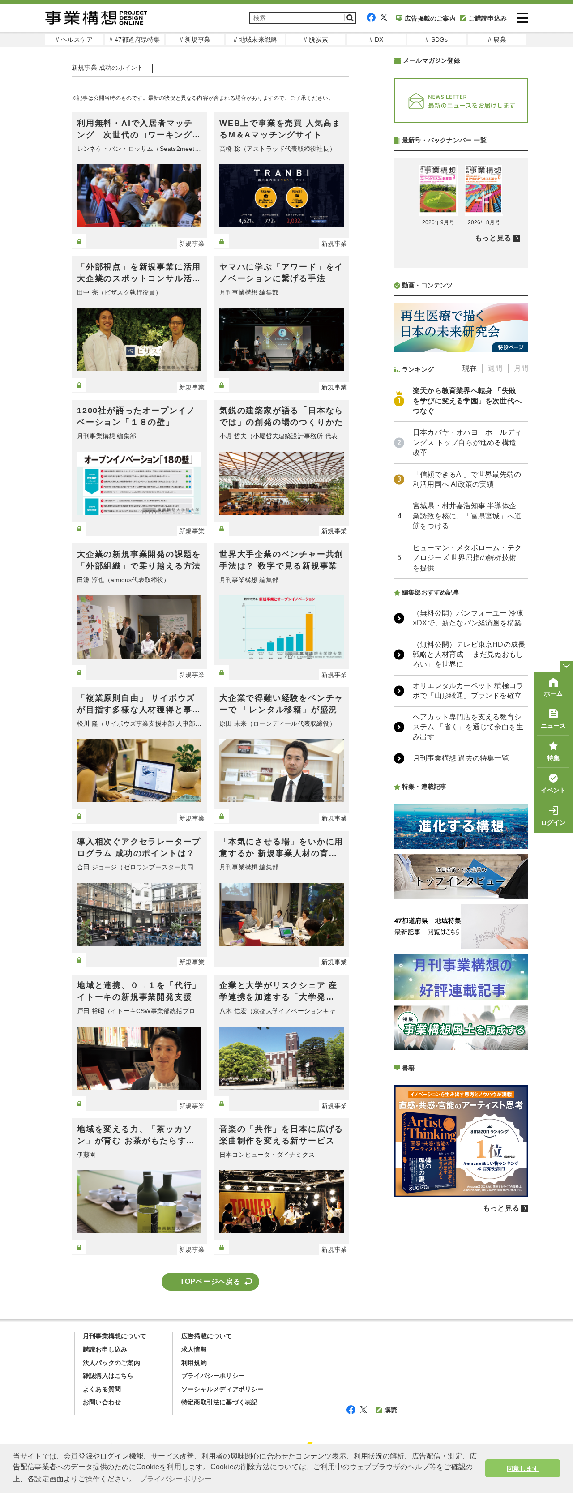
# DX (376, 39)
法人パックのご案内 (111, 1363)
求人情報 (194, 1349)
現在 (469, 368)
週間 (495, 368)
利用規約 (194, 1363)
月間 (521, 368)
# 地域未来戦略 (256, 39)
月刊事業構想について (114, 1336)
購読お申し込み (105, 1349)
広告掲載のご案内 (430, 18)
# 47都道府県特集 (134, 39)
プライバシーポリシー (213, 1376)
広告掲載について (206, 1336)
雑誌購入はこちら (108, 1376)
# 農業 (497, 39)
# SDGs (436, 39)
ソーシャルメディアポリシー (222, 1389)
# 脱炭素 (316, 39)
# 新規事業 (195, 39)
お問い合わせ (102, 1402)
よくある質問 (102, 1389)
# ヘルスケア (74, 39)
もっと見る (493, 238)
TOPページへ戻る (210, 1281)
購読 (391, 1410)
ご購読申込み (488, 18)
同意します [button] (523, 1468)
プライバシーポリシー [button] (176, 1479)
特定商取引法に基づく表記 (219, 1402)
